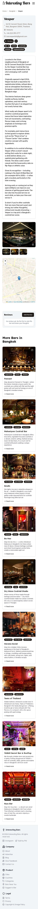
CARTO (33, 302)
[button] (19, 278)
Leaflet (9, 302)
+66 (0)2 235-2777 (13, 33)
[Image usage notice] (33, 244)
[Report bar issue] (16, 41)
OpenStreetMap (18, 302)
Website (9, 30)
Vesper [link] (20, 11)
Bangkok (12, 11)
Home (4, 11)
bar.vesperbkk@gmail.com (16, 36)
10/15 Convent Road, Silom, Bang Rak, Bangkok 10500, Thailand (19, 25)
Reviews (10, 41)
